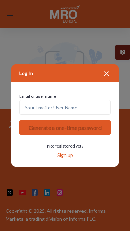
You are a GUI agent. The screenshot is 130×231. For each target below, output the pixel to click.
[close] (106, 74)
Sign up (65, 155)
